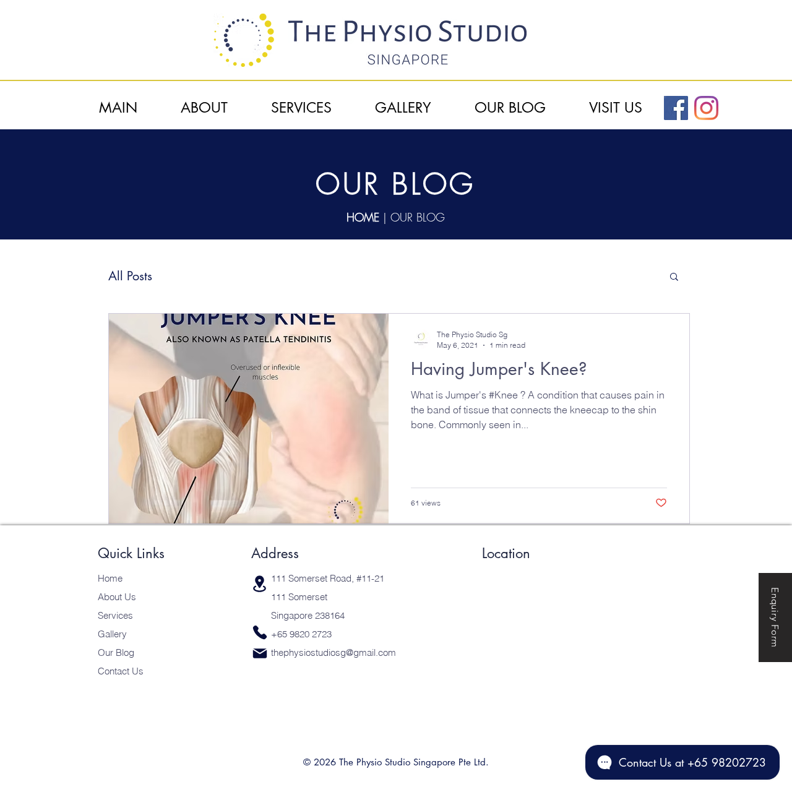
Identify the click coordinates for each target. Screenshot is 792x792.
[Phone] (259, 633)
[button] (674, 277)
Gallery (112, 634)
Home (110, 578)
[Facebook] (676, 108)
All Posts (130, 276)
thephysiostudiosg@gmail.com (333, 652)
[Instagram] (706, 108)
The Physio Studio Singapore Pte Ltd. (414, 762)
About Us (117, 597)
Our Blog (116, 652)
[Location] (259, 584)
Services (115, 615)
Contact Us (121, 671)
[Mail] (259, 654)
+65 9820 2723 (301, 634)
